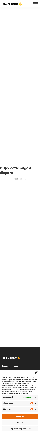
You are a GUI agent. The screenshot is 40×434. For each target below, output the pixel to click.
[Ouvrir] (35, 3)
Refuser (20, 422)
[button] (37, 373)
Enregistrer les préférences (20, 429)
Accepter (20, 416)
